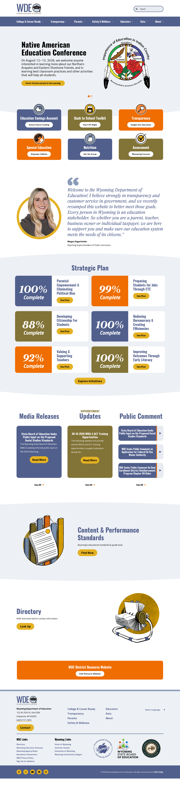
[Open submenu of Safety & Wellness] (111, 21)
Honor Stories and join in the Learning (43, 83)
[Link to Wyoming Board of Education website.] (128, 748)
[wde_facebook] (19, 770)
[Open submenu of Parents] (83, 21)
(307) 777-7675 (24, 720)
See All (37, 485)
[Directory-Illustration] (27, 697)
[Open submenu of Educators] (132, 21)
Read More (39, 459)
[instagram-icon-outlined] (45, 770)
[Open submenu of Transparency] (65, 21)
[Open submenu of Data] (146, 21)
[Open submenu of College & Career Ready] (42, 21)
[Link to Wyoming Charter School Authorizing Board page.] (152, 748)
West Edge (158, 772)
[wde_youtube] (32, 770)
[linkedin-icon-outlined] (39, 770)
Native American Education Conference (53, 48)
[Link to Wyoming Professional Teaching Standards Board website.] (104, 748)
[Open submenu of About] (162, 21)
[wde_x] (25, 770)
